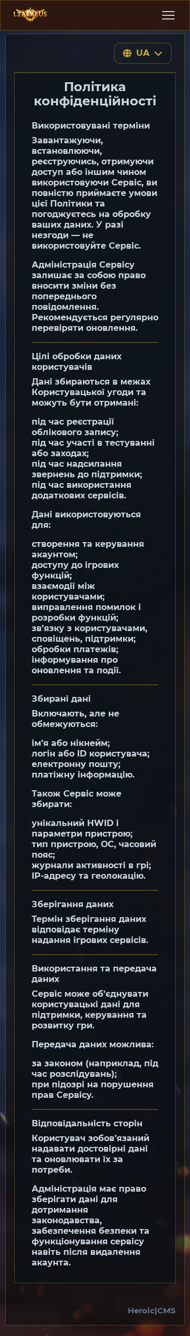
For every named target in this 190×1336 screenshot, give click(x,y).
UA (143, 53)
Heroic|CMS (152, 1310)
